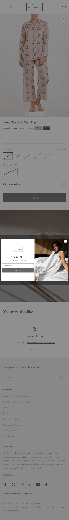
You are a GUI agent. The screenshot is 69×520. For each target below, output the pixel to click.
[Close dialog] (65, 241)
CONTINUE (18, 270)
